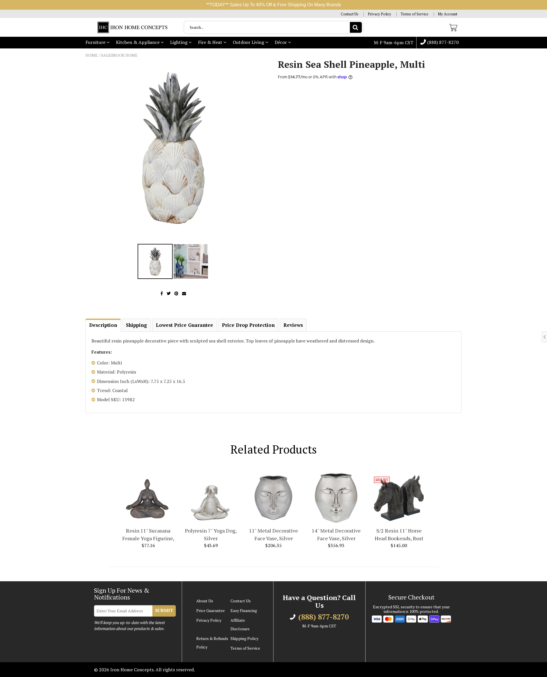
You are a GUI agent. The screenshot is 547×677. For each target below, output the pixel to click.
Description (103, 325)
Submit (164, 610)
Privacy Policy (379, 14)
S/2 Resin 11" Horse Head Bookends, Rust (399, 534)
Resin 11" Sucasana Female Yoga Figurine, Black (148, 534)
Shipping (136, 325)
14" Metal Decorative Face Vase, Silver (336, 534)
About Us (204, 600)
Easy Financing (243, 610)
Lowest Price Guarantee (184, 325)
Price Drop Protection (248, 325)
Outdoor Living (249, 42)
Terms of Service (414, 14)
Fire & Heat (210, 42)
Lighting (179, 42)
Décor (281, 42)
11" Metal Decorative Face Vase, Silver (273, 534)
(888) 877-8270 (442, 42)
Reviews (293, 325)
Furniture (96, 42)
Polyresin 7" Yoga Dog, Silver (211, 534)
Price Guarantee (210, 610)
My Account (447, 14)
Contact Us (349, 14)
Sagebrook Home (119, 55)
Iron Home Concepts (132, 669)
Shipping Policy (244, 638)
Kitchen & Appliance (138, 42)
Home (91, 55)
